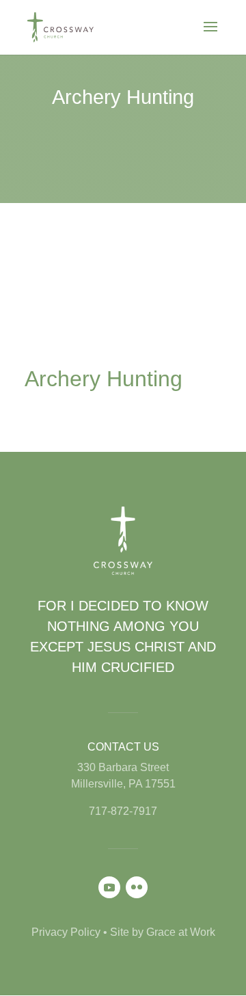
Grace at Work (180, 932)
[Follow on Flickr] (137, 887)
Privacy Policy (65, 932)
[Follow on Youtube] (109, 887)
